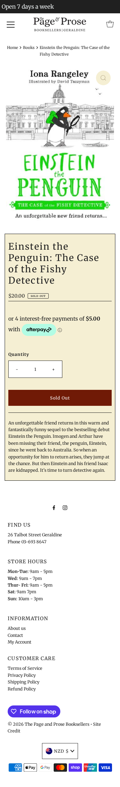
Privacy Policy (22, 675)
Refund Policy (22, 688)
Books (29, 47)
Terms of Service (25, 668)
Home (12, 47)
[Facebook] (54, 507)
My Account (19, 642)
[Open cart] (110, 24)
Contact (15, 635)
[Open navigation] (11, 24)
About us (17, 628)
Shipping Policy (23, 681)
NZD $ (61, 751)
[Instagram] (65, 507)
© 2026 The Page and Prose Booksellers (48, 724)
